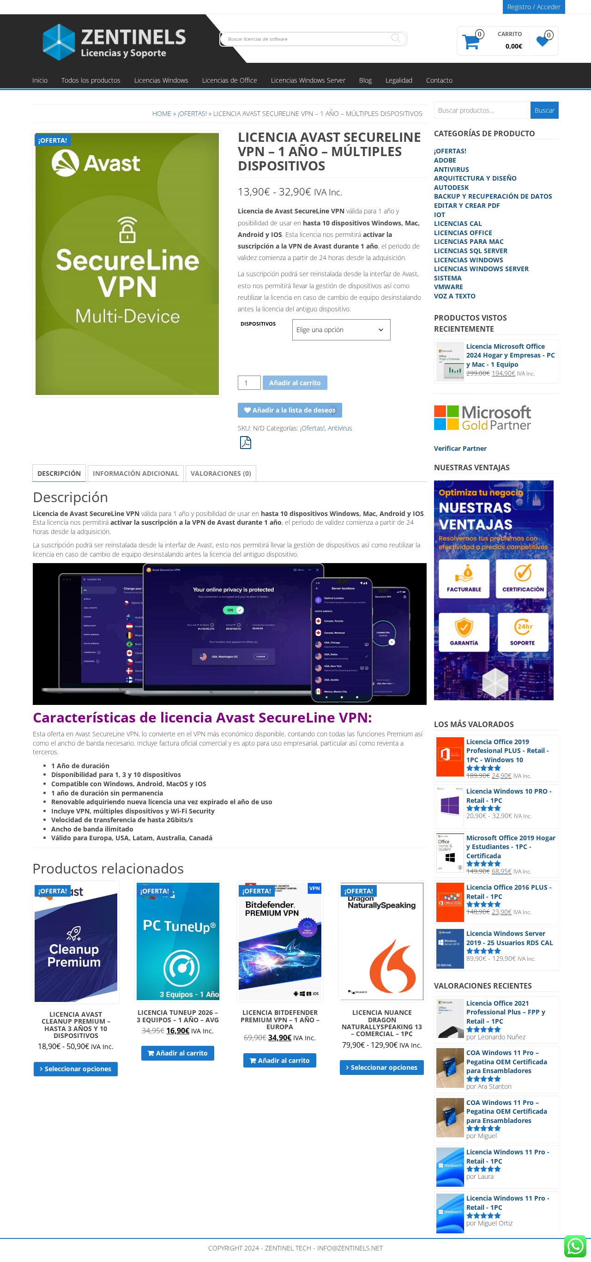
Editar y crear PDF (467, 205)
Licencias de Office (229, 80)
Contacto (439, 80)
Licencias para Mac (469, 241)
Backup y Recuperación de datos (493, 196)
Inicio (40, 80)
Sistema (448, 277)
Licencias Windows (161, 80)
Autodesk (451, 187)
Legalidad (399, 80)
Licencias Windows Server (308, 80)
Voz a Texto (455, 295)
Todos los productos (91, 80)
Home (161, 113)
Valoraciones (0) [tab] (221, 473)
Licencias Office (463, 232)
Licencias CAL (458, 223)
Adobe (445, 160)
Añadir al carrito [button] (182, 1053)
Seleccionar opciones (78, 1068)
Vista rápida (115, 894)
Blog (365, 80)
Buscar (545, 110)
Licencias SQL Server (470, 250)
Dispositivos (258, 324)
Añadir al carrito (295, 382)
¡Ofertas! (192, 113)
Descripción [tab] (59, 473)
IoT (439, 214)
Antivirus (340, 428)
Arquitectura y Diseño (475, 178)
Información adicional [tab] (136, 473)
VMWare (448, 286)
